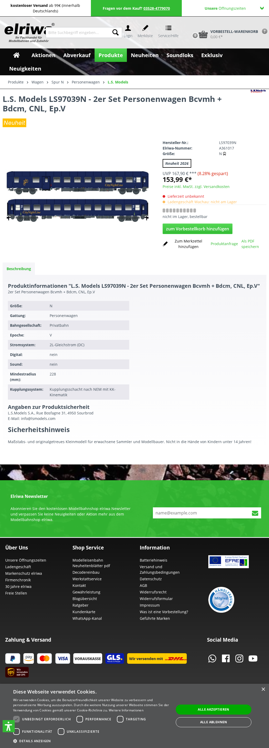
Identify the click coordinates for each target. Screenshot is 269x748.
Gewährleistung (86, 592)
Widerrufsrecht (153, 592)
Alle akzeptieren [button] (213, 709)
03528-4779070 (156, 8)
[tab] (19, 268)
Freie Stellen (16, 593)
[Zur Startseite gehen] (24, 32)
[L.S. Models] (258, 109)
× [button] (263, 689)
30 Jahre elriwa (18, 586)
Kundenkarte (84, 611)
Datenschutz (151, 578)
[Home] (16, 55)
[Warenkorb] (190, 25)
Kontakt (79, 585)
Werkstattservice (87, 578)
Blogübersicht (85, 598)
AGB (143, 585)
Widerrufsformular (156, 598)
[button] (9, 726)
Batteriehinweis (153, 560)
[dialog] (134, 716)
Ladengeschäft (18, 566)
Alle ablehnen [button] (213, 722)
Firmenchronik (18, 579)
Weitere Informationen (126, 710)
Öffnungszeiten (225, 8)
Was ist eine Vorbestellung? (164, 611)
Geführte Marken (155, 618)
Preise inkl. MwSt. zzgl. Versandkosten (196, 186)
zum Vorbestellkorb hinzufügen (197, 229)
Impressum (150, 605)
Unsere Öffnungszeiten (25, 560)
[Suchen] (115, 32)
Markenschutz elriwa (23, 573)
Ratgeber (81, 605)
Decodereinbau (86, 572)
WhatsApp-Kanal (87, 618)
